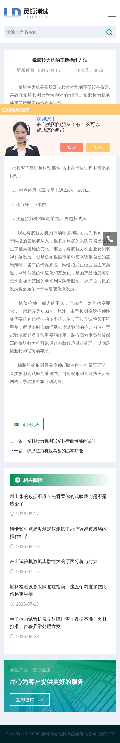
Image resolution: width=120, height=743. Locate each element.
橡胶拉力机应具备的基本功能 (55, 450)
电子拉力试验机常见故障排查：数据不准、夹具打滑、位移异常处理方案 (58, 622)
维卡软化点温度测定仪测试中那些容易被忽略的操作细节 (58, 532)
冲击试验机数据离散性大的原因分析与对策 (54, 561)
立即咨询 (25, 699)
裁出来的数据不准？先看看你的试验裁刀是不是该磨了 (58, 500)
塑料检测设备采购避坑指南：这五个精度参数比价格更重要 (58, 590)
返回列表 (31, 424)
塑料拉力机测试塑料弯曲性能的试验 (61, 441)
